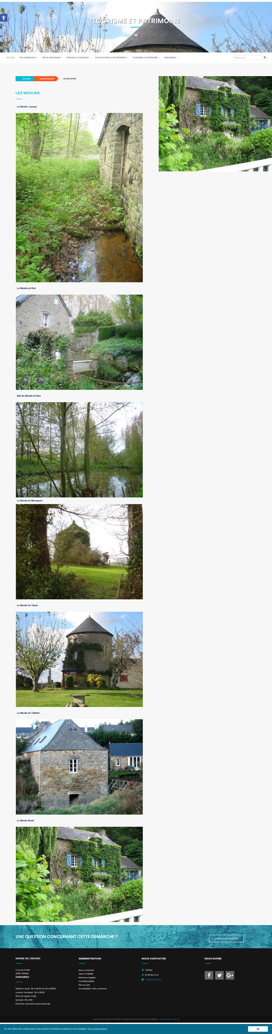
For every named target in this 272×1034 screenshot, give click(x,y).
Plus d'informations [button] (97, 1029)
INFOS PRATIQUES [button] (51, 57)
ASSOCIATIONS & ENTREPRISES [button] (111, 57)
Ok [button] (258, 1029)
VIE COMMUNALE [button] (28, 57)
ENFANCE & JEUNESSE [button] (78, 57)
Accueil (26, 78)
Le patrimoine (47, 78)
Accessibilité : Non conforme (93, 988)
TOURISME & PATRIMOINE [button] (145, 57)
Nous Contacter (226, 938)
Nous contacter (86, 970)
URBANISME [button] (170, 57)
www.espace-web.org (169, 1019)
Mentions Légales (87, 977)
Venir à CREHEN (86, 973)
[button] (3, 18)
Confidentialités (86, 981)
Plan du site (84, 985)
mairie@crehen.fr (153, 979)
